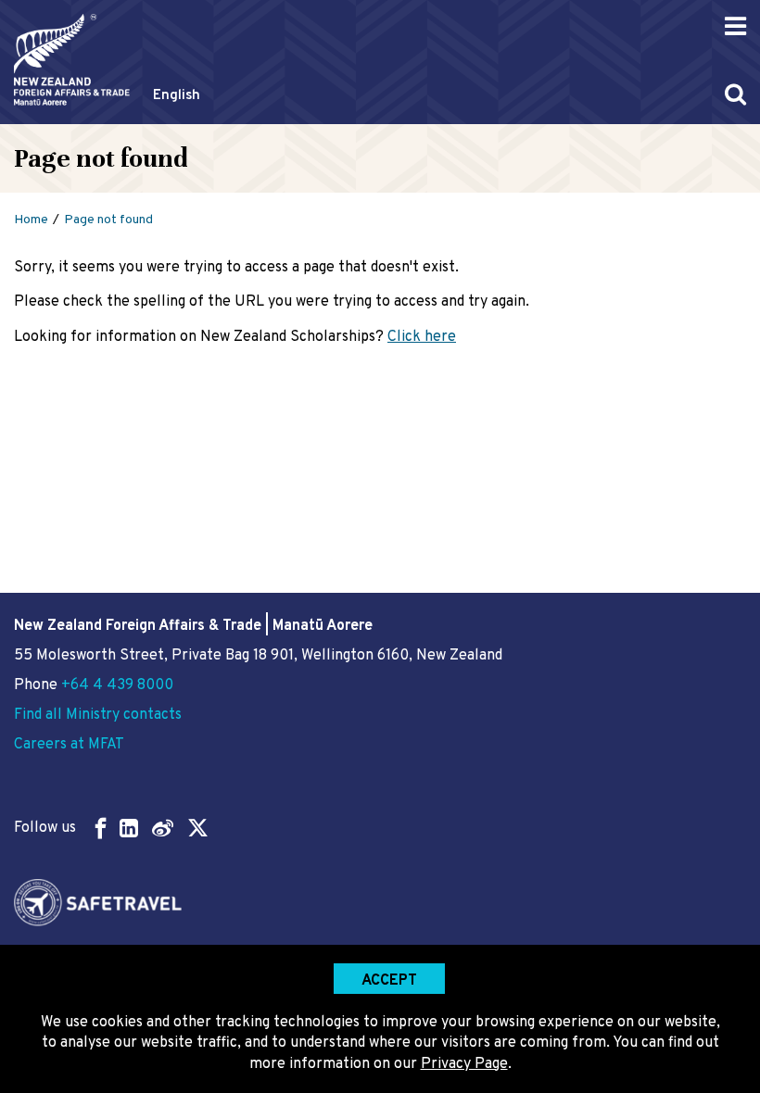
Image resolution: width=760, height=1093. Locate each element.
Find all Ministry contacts (98, 715)
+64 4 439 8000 (117, 685)
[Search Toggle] (735, 94)
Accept (389, 981)
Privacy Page (464, 1064)
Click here (421, 337)
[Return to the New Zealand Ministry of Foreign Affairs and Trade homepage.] (72, 60)
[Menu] (735, 26)
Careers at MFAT (69, 744)
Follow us (45, 828)
